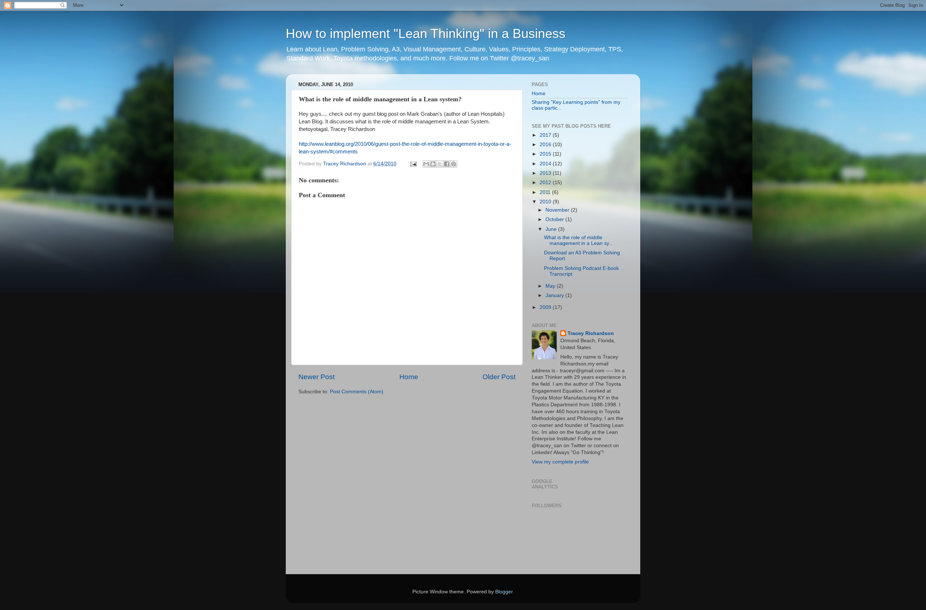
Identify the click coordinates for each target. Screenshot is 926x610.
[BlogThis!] (433, 164)
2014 (546, 163)
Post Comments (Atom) (356, 391)
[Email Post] (413, 163)
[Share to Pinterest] (453, 164)
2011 (546, 192)
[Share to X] (439, 164)
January (555, 295)
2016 (546, 144)
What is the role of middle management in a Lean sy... (578, 240)
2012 (546, 182)
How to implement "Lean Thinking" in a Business (425, 33)
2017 (546, 135)
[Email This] (426, 164)
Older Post (499, 377)
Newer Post (316, 377)
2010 (546, 201)
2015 (546, 154)
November (558, 210)
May (551, 286)
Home (408, 377)
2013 (546, 173)
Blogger (504, 591)
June (551, 229)
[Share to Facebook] (446, 164)
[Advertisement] (321, 429)
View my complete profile (560, 462)
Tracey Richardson (591, 333)
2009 (546, 307)
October (555, 219)
